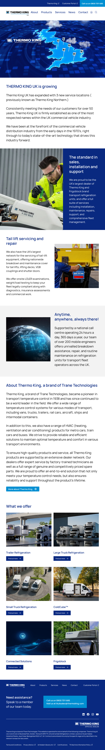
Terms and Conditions (13, 745)
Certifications (62, 745)
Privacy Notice (28, 745)
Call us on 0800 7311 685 (92, 3)
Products (46, 12)
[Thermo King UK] (17, 13)
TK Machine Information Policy (80, 745)
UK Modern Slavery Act (45, 745)
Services (60, 12)
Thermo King (52, 3)
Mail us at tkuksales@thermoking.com (65, 703)
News (72, 12)
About (34, 12)
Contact (83, 12)
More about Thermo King (20, 489)
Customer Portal (69, 3)
